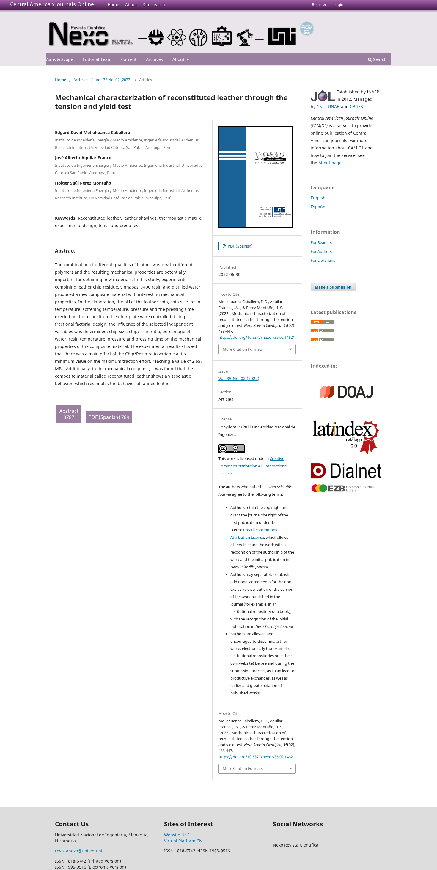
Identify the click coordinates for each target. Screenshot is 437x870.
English (318, 198)
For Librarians (323, 260)
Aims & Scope (59, 59)
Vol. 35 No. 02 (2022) (114, 79)
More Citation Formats (243, 349)
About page (330, 163)
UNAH (334, 106)
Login (338, 4)
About (131, 4)
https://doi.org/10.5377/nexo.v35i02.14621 (256, 337)
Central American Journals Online (52, 4)
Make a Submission (333, 287)
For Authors (321, 251)
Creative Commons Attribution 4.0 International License (252, 466)
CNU (321, 106)
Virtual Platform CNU (184, 841)
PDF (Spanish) (240, 246)
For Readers (321, 242)
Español (318, 206)
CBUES (356, 106)
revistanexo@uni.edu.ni (78, 851)
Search (379, 59)
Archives (154, 59)
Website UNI (176, 835)
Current (128, 59)
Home (113, 4)
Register (319, 4)
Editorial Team (97, 59)
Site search (154, 4)
